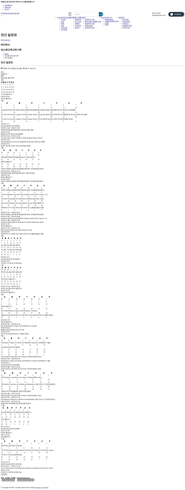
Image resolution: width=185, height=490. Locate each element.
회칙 (62, 25)
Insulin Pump (109, 19)
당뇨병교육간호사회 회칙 (25, 480)
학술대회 (78, 19)
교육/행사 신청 (76, 17)
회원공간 (122, 17)
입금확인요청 (127, 25)
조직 (62, 21)
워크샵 (77, 27)
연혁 (62, 23)
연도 (2, 72)
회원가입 (8, 7)
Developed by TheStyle (41, 487)
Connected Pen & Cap (112, 21)
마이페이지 (8, 5)
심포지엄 (78, 25)
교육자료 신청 (90, 19)
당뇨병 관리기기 (106, 17)
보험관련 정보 (90, 27)
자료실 (83, 17)
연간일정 (64, 29)
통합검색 (69, 14)
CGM (106, 23)
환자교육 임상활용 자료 (93, 21)
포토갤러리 (126, 21)
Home (6, 54)
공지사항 (125, 19)
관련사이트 (126, 27)
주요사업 (64, 27)
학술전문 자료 (90, 23)
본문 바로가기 (5, 40)
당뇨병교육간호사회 (64, 17)
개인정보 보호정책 (8, 480)
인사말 (63, 19)
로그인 (7, 9)
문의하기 (125, 23)
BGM (106, 24)
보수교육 (78, 21)
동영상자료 (89, 25)
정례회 (77, 23)
